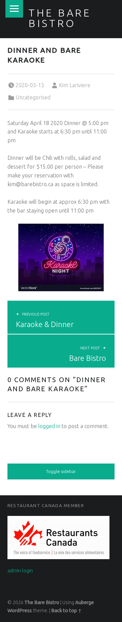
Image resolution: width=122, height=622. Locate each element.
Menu (14, 9)
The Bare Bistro (59, 18)
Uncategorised (33, 97)
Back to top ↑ (66, 610)
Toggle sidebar (61, 471)
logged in (49, 426)
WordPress (19, 610)
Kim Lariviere (74, 85)
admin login (20, 570)
